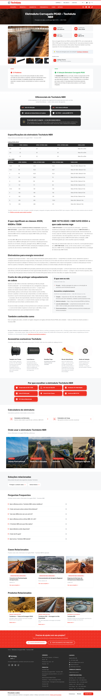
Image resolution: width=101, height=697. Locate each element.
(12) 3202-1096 (74, 660)
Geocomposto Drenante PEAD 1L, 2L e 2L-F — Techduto (52, 674)
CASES (53, 7)
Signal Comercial (74, 664)
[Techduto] (14, 2)
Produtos (45, 667)
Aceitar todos (88, 693)
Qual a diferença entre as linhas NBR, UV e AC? (38, 519)
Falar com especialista (37, 642)
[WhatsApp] (90, 3)
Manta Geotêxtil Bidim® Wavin (49, 677)
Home (9, 649)
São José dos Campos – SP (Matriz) (50, 657)
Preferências (72, 693)
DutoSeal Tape (45, 669)
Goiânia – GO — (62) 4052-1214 (76, 684)
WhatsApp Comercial (75, 666)
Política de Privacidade (55, 694)
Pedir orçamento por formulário (62, 642)
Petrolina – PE (45, 663)
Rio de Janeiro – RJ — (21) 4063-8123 (78, 680)
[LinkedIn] (86, 7)
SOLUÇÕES (13, 7)
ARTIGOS (60, 7)
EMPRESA (58, 2)
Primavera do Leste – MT (48, 661)
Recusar (79, 693)
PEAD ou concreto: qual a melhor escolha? (21, 212)
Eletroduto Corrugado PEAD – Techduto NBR (52, 671)
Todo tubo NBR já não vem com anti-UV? (38, 514)
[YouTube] (89, 7)
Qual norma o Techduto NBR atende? (38, 539)
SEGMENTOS (32, 7)
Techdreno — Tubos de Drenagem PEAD (51, 679)
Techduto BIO (45, 684)
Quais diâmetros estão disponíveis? (38, 529)
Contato (74, 2)
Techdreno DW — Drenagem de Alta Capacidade (53, 681)
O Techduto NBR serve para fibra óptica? (38, 524)
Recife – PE (44, 659)
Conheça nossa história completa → (37, 334)
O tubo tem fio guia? (38, 534)
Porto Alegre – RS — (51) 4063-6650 (77, 686)
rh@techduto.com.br (74, 672)
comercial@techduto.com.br (77, 662)
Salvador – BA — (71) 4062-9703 (76, 688)
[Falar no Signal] (87, 3)
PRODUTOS (23, 7)
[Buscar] (92, 3)
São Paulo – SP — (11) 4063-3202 (77, 677)
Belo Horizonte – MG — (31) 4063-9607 (78, 682)
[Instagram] (83, 7)
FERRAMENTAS (44, 7)
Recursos (66, 2)
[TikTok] (92, 7)
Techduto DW (45, 686)
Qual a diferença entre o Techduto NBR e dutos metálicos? (38, 504)
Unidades (45, 655)
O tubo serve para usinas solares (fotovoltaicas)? (38, 509)
